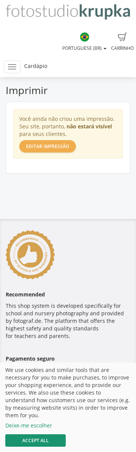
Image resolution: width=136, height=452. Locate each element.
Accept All (35, 440)
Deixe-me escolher (28, 425)
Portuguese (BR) (82, 48)
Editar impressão (47, 146)
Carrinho (122, 48)
